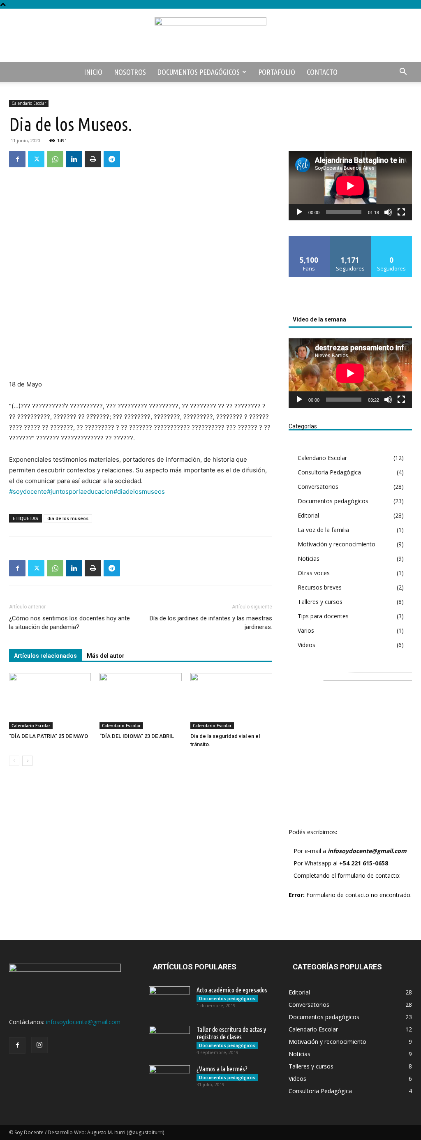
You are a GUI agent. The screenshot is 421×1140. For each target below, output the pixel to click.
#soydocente (28, 491)
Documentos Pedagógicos (198, 72)
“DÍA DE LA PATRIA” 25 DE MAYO (48, 736)
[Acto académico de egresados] (169, 1000)
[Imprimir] (93, 159)
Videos (306, 645)
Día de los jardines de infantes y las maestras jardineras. (211, 623)
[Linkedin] (74, 159)
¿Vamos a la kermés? (222, 1069)
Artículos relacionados (45, 655)
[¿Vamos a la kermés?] (169, 1079)
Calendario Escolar (29, 103)
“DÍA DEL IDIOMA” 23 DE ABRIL (136, 736)
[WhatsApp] (55, 159)
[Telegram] (112, 159)
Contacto (322, 72)
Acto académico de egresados (232, 990)
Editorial (308, 515)
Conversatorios (318, 486)
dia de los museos (67, 518)
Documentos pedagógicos (333, 501)
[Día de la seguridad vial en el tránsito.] (231, 701)
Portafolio (276, 72)
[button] (403, 72)
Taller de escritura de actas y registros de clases (231, 1033)
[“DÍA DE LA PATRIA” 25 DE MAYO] (50, 701)
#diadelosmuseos (139, 491)
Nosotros (130, 72)
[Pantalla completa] (401, 212)
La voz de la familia (323, 530)
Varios (306, 630)
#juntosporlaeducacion (80, 491)
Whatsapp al (346, 863)
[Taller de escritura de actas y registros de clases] (169, 1040)
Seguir (350, 239)
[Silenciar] (388, 212)
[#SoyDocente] (210, 35)
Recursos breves (320, 587)
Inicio (93, 72)
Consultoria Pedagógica (329, 472)
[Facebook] (17, 159)
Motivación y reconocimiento (336, 544)
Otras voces (314, 573)
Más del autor (106, 655)
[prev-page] (14, 761)
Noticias (308, 558)
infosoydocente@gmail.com (367, 851)
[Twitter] (36, 159)
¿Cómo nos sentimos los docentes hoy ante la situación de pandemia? (69, 623)
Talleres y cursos (320, 602)
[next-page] (27, 761)
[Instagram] (39, 1045)
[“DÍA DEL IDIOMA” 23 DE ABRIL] (140, 701)
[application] (350, 185)
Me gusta (309, 239)
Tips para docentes (323, 616)
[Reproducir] (299, 212)
